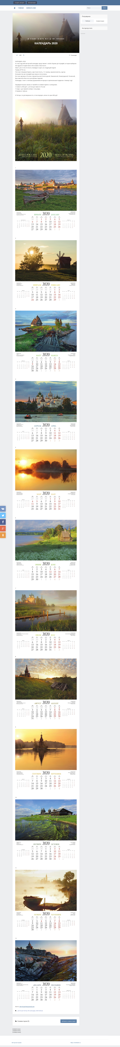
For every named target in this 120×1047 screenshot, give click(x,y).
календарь (33, 1010)
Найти (104, 8)
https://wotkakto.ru (76, 1042)
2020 (37, 1010)
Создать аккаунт (19, 2)
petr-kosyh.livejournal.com (27, 1006)
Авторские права (16, 1042)
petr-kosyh (20, 1010)
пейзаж (41, 1010)
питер (25, 1010)
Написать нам (31, 8)
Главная (21, 8)
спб (28, 1010)
